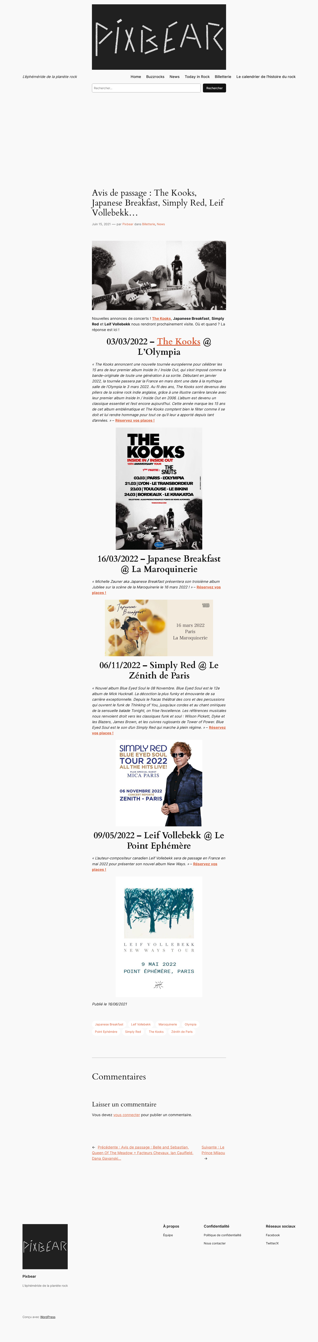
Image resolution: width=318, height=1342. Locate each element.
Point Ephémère (106, 1031)
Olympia (190, 1024)
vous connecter (126, 1115)
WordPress (47, 1317)
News (161, 224)
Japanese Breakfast (109, 1024)
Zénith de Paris (182, 1031)
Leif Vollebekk (141, 1024)
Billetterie (148, 224)
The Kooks (178, 342)
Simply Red (133, 1031)
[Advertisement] (159, 131)
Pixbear (127, 224)
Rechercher (214, 88)
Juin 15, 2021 (101, 224)
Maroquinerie (168, 1024)
